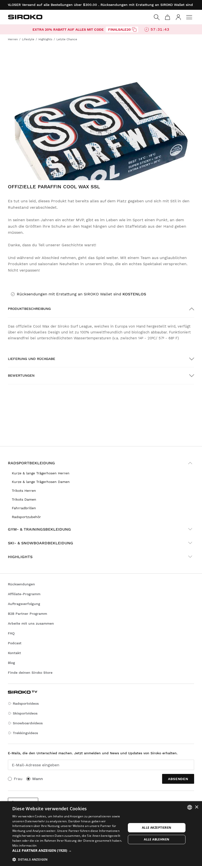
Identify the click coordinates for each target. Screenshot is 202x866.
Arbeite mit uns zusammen (31, 623)
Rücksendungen (21, 584)
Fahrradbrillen (24, 508)
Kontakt (14, 653)
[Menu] (189, 17)
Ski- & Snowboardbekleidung (40, 543)
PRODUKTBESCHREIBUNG (29, 309)
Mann (37, 778)
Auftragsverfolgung (24, 604)
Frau (18, 778)
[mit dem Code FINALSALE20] (134, 29)
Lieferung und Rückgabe (31, 359)
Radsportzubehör (26, 517)
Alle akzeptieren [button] (156, 827)
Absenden (178, 779)
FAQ (11, 633)
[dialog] (101, 833)
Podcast (14, 643)
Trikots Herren (24, 491)
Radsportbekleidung (31, 463)
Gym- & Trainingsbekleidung (39, 529)
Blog (11, 663)
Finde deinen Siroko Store (30, 672)
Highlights (20, 556)
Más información (24, 845)
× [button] (196, 807)
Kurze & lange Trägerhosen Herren (40, 473)
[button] (69, 850)
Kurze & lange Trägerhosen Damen (41, 482)
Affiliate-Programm (24, 594)
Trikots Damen (24, 499)
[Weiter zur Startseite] (25, 17)
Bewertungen (21, 375)
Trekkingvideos (25, 733)
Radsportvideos (26, 703)
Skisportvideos (25, 713)
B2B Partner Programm (27, 614)
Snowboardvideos (28, 723)
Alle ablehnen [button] (156, 839)
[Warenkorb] (167, 17)
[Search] (157, 17)
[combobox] (189, 807)
